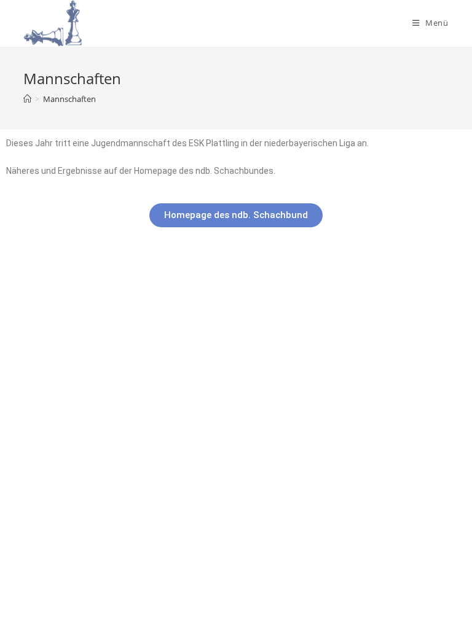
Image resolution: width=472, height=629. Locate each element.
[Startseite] (27, 98)
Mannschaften (69, 98)
